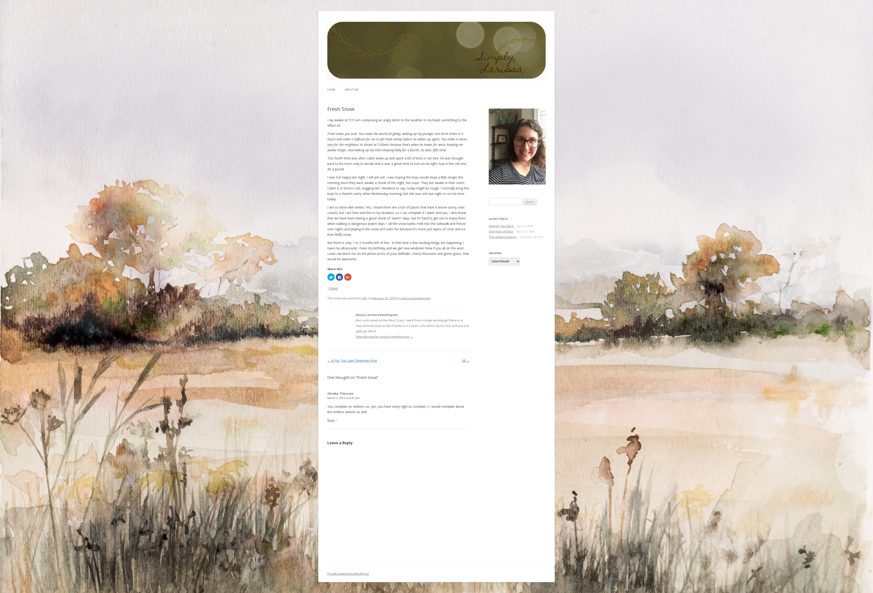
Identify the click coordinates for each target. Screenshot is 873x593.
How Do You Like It (501, 226)
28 (465, 360)
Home (331, 90)
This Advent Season (502, 237)
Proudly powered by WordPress (348, 574)
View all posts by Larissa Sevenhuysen (384, 337)
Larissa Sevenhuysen (416, 298)
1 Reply (332, 288)
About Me (351, 90)
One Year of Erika (501, 231)
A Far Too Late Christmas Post (352, 360)
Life (364, 298)
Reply (331, 420)
